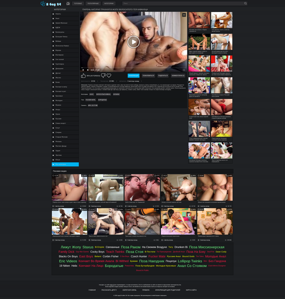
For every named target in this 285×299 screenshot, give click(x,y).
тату (170, 247)
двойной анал (179, 252)
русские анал (174, 256)
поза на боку (196, 251)
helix (74, 265)
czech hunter (139, 256)
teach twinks (115, 251)
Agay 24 (112, 284)
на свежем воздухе (154, 247)
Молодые (59, 100)
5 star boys (124, 256)
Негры (58, 109)
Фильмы (59, 141)
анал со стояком (192, 266)
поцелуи (171, 261)
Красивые (59, 96)
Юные (58, 160)
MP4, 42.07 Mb (92, 105)
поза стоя (134, 252)
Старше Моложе (62, 137)
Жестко (58, 78)
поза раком (130, 247)
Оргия (58, 114)
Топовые (78, 3)
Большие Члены (61, 36)
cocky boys (97, 251)
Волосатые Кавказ (62, 46)
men (205, 261)
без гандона (217, 261)
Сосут (58, 128)
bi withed (122, 261)
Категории (108, 3)
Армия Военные (61, 23)
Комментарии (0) (178, 75)
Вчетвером (59, 55)
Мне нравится (83, 75)
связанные (112, 247)
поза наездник (151, 261)
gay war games (82, 252)
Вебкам (58, 41)
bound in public (142, 270)
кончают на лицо (91, 265)
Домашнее (59, 68)
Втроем (58, 50)
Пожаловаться (148, 75)
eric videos (68, 261)
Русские (58, 119)
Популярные (93, 3)
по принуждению (164, 252)
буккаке (134, 261)
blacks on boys (68, 256)
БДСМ (58, 27)
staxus (87, 247)
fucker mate (90, 100)
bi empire (99, 247)
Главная (92, 290)
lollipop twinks (190, 261)
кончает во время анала (96, 261)
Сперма (58, 132)
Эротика (59, 155)
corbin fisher (111, 256)
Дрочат (58, 73)
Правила (145, 290)
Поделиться (163, 75)
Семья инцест (61, 123)
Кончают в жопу (61, 87)
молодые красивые (166, 266)
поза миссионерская (206, 247)
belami (98, 256)
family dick (66, 251)
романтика (129, 266)
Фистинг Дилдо (61, 146)
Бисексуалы (60, 32)
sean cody (221, 252)
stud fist (210, 252)
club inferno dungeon (217, 266)
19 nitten (64, 265)
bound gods (188, 256)
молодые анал (215, 256)
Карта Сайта (191, 290)
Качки (58, 82)
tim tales (200, 256)
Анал (57, 18)
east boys (86, 256)
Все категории (61, 164)
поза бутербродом (144, 266)
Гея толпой (60, 59)
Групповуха (60, 64)
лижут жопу (71, 247)
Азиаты (58, 14)
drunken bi (181, 247)
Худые (58, 150)
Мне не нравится (103, 75)
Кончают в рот (61, 91)
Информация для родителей (167, 290)
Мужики (58, 105)
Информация (133, 75)
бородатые (102, 100)
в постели (150, 252)
